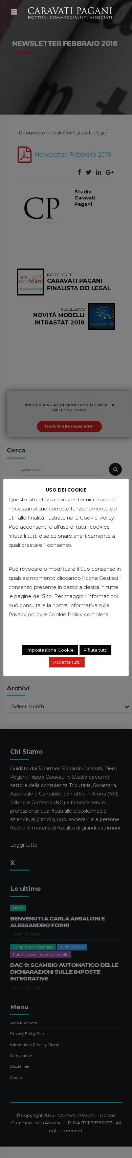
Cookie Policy (65, 614)
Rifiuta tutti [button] (95, 650)
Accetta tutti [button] (67, 662)
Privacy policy (25, 614)
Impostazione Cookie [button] (50, 650)
